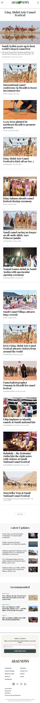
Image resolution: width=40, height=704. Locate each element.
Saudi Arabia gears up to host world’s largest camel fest (18, 47)
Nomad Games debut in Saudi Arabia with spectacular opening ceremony (19, 271)
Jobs (22, 676)
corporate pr (8, 688)
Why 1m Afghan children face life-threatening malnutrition (14, 619)
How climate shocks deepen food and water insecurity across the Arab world (14, 597)
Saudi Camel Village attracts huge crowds (19, 313)
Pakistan (8, 668)
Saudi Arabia (9, 671)
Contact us (8, 691)
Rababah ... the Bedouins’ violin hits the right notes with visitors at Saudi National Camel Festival (17, 457)
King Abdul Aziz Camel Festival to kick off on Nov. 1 (18, 160)
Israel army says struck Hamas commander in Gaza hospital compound (12, 535)
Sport (22, 674)
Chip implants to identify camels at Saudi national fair (19, 421)
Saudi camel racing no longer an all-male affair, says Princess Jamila (19, 235)
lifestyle (23, 671)
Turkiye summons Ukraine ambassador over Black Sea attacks (14, 543)
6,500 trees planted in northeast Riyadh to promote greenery (19, 124)
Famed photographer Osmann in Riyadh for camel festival (19, 385)
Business (8, 679)
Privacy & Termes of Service (13, 695)
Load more (20, 514)
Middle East (5, 593)
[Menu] (2, 3)
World (4, 615)
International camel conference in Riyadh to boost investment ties (20, 87)
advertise (7, 693)
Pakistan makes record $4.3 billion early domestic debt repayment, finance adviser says (13, 569)
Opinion (23, 668)
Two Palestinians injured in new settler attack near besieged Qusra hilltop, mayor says (13, 561)
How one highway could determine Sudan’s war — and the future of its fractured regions (14, 608)
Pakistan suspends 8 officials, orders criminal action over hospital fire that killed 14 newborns (14, 552)
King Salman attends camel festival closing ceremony (18, 200)
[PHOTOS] (20, 257)
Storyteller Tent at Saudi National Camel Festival (17, 494)
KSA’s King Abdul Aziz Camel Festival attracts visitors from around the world (19, 348)
